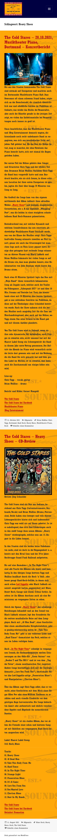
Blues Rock (40, 822)
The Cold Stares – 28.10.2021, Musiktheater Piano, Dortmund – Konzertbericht (28, 42)
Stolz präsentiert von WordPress (16, 835)
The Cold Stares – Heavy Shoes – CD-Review (24, 439)
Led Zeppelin (22, 584)
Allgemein (28, 420)
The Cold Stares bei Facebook (18, 402)
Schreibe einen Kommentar (23, 426)
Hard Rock (22, 423)
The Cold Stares (11, 398)
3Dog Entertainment (14, 410)
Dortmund (13, 423)
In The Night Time (20, 648)
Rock (6, 426)
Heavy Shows (29, 607)
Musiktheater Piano (13, 406)
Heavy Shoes (18, 205)
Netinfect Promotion (14, 812)
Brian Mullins (42, 420)
